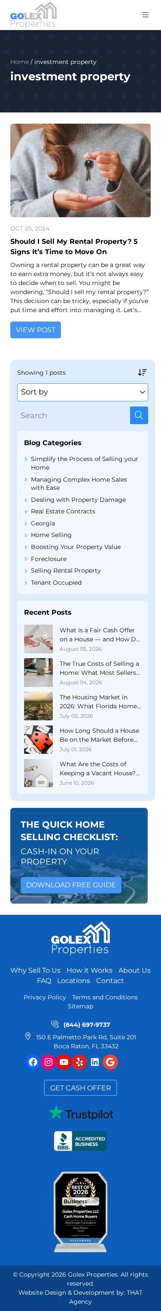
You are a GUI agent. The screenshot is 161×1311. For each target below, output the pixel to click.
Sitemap (80, 1006)
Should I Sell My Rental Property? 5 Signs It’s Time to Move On (74, 246)
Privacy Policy (45, 997)
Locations (73, 981)
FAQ (44, 981)
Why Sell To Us (35, 970)
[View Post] (80, 170)
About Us (134, 970)
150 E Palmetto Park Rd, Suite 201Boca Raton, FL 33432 (86, 1041)
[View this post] (38, 639)
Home (19, 62)
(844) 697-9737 (87, 1025)
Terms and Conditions (105, 997)
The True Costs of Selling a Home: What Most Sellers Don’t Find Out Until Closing (99, 668)
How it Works (89, 970)
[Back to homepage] (33, 15)
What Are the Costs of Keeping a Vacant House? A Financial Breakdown (98, 769)
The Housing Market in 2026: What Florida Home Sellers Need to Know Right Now (98, 702)
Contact (110, 981)
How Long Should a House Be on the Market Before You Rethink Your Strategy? (99, 735)
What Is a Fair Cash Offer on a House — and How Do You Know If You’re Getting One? (100, 635)
